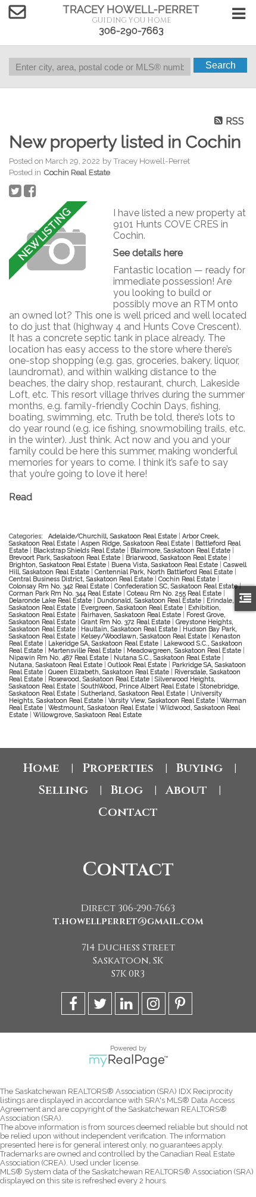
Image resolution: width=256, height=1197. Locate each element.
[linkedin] (128, 1005)
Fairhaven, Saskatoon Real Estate (132, 614)
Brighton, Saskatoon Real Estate (58, 564)
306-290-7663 (131, 30)
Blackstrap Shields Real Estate (80, 550)
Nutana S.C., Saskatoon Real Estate (168, 657)
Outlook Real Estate (138, 664)
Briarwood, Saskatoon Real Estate (177, 557)
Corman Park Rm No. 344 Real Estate (66, 593)
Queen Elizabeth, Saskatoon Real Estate (109, 671)
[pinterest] (181, 1005)
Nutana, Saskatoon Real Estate (56, 664)
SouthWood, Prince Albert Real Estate (138, 686)
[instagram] (155, 1005)
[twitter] (101, 1005)
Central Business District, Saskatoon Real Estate (82, 578)
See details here (148, 252)
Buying (199, 768)
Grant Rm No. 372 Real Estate (126, 621)
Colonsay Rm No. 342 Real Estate (60, 586)
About (186, 790)
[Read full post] (56, 250)
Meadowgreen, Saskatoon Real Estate (185, 650)
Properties (118, 768)
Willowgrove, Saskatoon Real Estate (87, 714)
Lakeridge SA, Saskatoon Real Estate (104, 643)
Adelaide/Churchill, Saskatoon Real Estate (113, 536)
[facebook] (74, 1005)
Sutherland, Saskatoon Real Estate (134, 693)
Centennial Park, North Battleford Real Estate (165, 571)
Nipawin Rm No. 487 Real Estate (59, 657)
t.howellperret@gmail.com (128, 921)
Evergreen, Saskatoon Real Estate (133, 607)
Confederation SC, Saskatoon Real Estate (176, 586)
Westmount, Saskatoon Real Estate (102, 707)
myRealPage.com (128, 1060)
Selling (63, 790)
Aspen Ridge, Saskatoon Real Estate (136, 543)
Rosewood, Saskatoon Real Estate (99, 678)
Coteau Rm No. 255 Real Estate (175, 593)
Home (41, 768)
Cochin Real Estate (76, 172)
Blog (127, 790)
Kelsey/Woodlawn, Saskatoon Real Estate (144, 636)
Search (220, 65)
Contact (128, 812)
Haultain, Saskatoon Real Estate (130, 628)
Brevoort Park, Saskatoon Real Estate (65, 557)
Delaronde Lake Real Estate (51, 600)
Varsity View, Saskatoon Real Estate (162, 700)
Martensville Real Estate (85, 650)
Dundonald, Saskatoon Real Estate (150, 600)
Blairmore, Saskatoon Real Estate (181, 550)
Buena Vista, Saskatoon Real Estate (165, 564)
